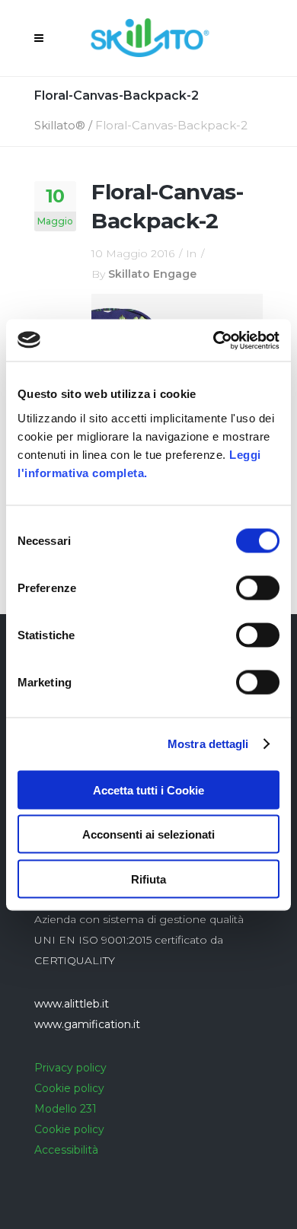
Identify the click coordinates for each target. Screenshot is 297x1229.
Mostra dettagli (208, 743)
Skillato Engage (152, 274)
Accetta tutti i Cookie (148, 789)
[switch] (257, 587)
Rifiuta (148, 878)
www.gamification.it (87, 1024)
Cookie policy (69, 1088)
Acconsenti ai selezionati (148, 834)
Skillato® (59, 125)
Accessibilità (66, 1150)
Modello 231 (65, 1109)
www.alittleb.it (71, 1004)
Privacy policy (70, 1068)
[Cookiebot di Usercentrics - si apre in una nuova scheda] (213, 340)
